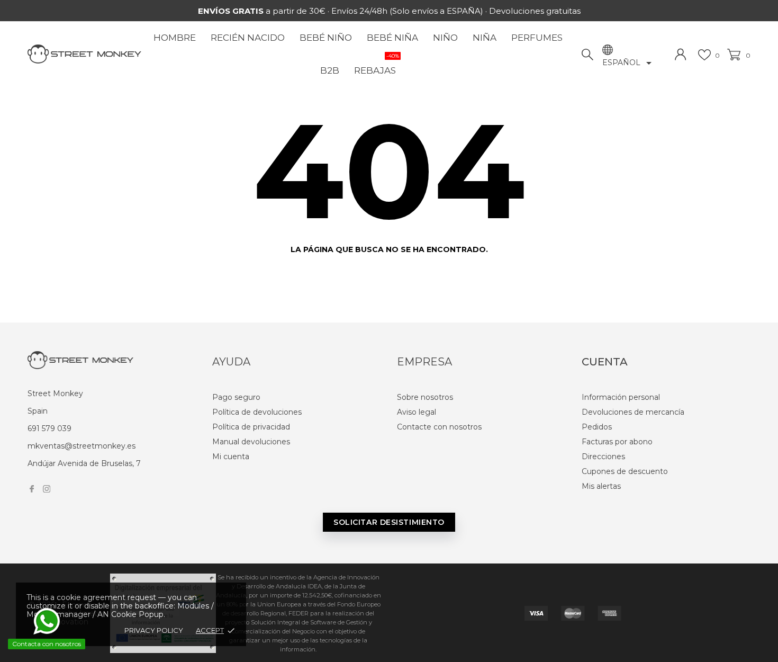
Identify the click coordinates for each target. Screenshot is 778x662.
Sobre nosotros (425, 397)
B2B (329, 70)
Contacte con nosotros (439, 427)
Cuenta (605, 361)
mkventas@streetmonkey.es (81, 446)
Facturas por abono (617, 441)
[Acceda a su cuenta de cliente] (680, 54)
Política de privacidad (251, 427)
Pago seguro (236, 397)
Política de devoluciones (257, 412)
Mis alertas (601, 486)
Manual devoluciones (251, 441)
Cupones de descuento (625, 471)
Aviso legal (416, 412)
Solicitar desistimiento (389, 522)
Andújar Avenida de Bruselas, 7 (84, 463)
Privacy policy (153, 630)
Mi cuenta (230, 456)
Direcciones (603, 456)
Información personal (621, 397)
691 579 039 (49, 428)
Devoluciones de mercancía (633, 412)
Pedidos (597, 427)
